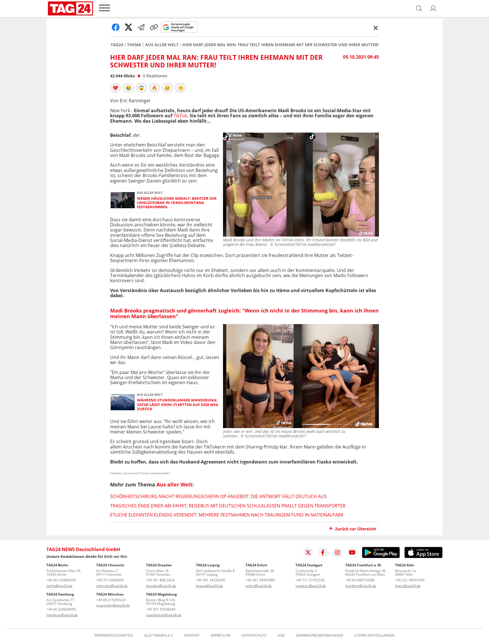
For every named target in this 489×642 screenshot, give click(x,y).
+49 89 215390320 (111, 600)
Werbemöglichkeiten (114, 635)
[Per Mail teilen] (141, 27)
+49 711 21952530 (310, 580)
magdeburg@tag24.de (163, 615)
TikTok (180, 115)
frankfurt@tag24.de (360, 585)
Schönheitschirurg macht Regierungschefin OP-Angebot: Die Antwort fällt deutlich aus (218, 496)
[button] (433, 8)
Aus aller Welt (162, 44)
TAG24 (117, 44)
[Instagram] (338, 552)
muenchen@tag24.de (113, 605)
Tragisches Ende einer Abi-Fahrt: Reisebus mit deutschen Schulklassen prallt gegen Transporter (228, 506)
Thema (134, 44)
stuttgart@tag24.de (310, 585)
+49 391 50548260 (160, 609)
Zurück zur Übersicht (355, 529)
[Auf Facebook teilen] (115, 27)
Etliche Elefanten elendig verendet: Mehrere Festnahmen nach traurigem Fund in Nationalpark (227, 515)
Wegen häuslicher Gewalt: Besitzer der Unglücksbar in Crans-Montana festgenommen (177, 202)
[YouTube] (352, 552)
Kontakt (192, 635)
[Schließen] (376, 28)
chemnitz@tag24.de (112, 585)
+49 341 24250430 (210, 580)
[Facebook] (323, 552)
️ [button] (115, 88)
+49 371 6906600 (110, 580)
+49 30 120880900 (61, 580)
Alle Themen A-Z (158, 635)
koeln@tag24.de (408, 585)
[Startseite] (70, 8)
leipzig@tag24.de (209, 585)
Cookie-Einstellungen (374, 635)
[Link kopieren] (154, 27)
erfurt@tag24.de (259, 585)
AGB (281, 635)
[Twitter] (308, 552)
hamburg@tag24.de (62, 615)
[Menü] (104, 8)
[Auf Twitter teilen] (128, 27)
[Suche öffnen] (419, 8)
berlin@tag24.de (59, 585)
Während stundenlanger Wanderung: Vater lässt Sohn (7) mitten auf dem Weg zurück (177, 404)
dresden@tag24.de (161, 585)
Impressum (220, 635)
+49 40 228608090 (61, 609)
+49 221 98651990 (409, 580)
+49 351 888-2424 (160, 580)
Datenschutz (254, 635)
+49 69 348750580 (360, 580)
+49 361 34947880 (260, 580)
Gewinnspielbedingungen (319, 635)
